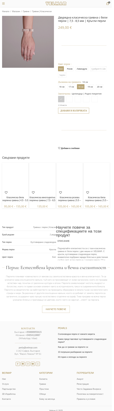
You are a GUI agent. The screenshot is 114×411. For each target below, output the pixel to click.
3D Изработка (8, 394)
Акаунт (80, 379)
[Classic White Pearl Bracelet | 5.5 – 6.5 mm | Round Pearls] (97, 175)
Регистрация (83, 384)
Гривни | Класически (42, 11)
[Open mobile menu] (3, 3)
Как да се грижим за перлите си (73, 347)
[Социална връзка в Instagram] (28, 364)
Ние (4, 379)
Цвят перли (64, 64)
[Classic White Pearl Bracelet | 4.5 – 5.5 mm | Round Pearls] (15, 175)
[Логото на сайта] (56, 3)
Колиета (43, 379)
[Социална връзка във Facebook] (18, 364)
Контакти (6, 399)
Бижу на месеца (47, 399)
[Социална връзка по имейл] (23, 364)
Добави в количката (73, 110)
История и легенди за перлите (72, 357)
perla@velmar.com (28, 347)
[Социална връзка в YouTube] (33, 364)
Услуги (5, 384)
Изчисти (63, 105)
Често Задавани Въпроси (89, 389)
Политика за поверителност (90, 394)
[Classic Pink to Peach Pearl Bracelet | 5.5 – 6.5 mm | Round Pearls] (69, 175)
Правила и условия (86, 399)
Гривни (26, 11)
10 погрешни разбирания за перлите (75, 352)
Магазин (16, 11)
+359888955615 (33, 332)
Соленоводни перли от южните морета (76, 334)
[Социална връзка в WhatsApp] (38, 364)
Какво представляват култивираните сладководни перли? (82, 340)
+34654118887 (32, 335)
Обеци (42, 394)
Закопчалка (64, 93)
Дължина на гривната (69, 82)
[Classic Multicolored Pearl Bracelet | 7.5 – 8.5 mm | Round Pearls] (42, 175)
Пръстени (44, 389)
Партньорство (9, 389)
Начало (5, 11)
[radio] (61, 86)
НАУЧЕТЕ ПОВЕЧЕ (56, 309)
